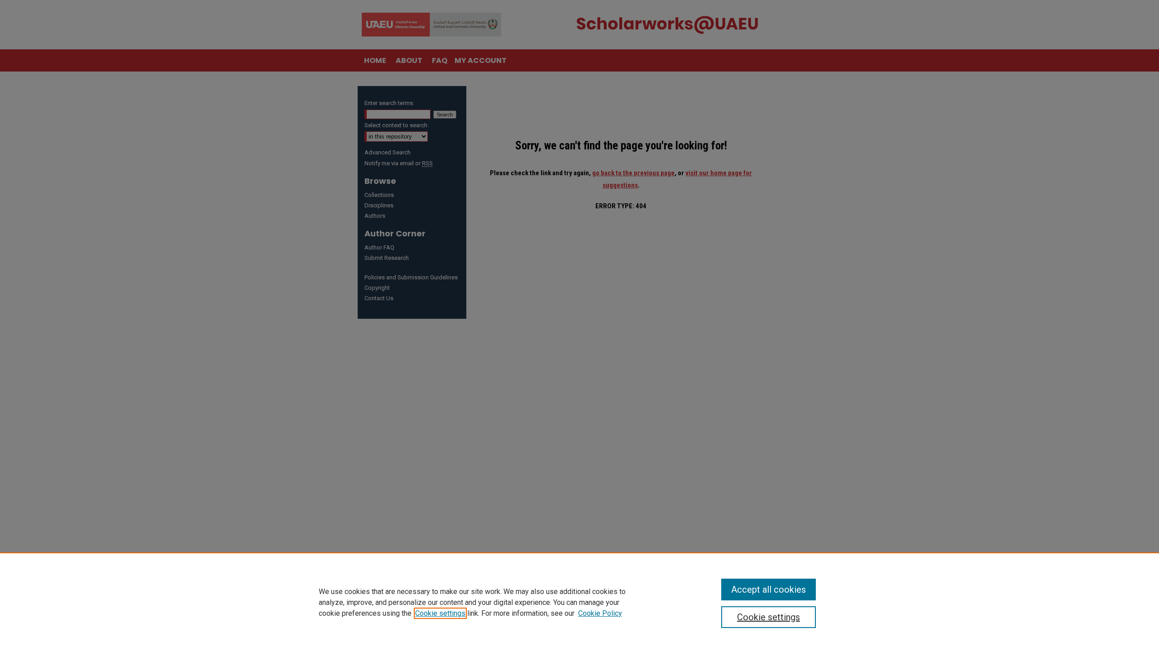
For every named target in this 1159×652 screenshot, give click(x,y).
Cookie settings (440, 613)
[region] (579, 602)
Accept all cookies (768, 589)
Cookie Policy (600, 613)
